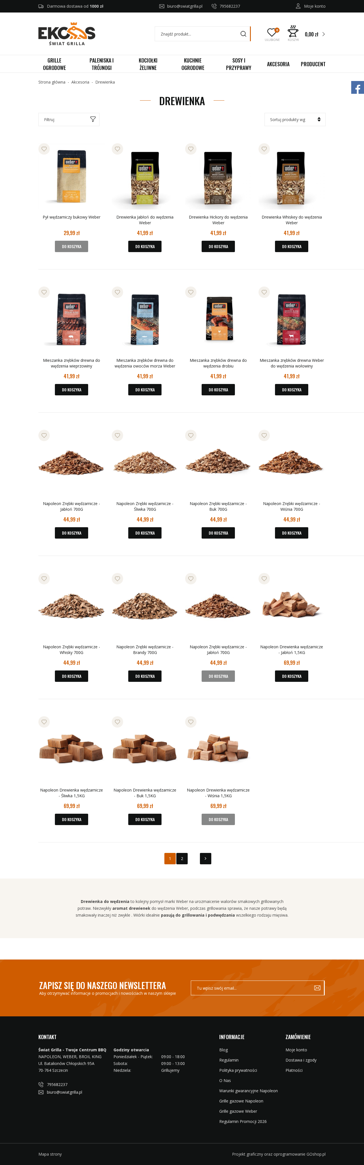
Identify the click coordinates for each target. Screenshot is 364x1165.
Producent (313, 64)
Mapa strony (50, 1154)
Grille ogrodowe (54, 64)
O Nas (225, 1080)
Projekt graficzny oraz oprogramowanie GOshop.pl (279, 1154)
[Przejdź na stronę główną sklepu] (66, 33)
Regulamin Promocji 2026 (243, 1121)
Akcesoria (278, 64)
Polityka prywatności (238, 1070)
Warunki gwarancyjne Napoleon (248, 1090)
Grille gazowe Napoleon (241, 1101)
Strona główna (51, 82)
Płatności (294, 1070)
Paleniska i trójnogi (102, 64)
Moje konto (315, 6)
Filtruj (49, 119)
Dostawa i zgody (301, 1060)
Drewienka (105, 82)
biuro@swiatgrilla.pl (184, 6)
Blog (223, 1049)
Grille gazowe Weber (238, 1111)
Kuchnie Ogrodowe (192, 64)
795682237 (230, 6)
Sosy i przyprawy (238, 64)
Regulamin (229, 1060)
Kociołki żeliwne (148, 64)
